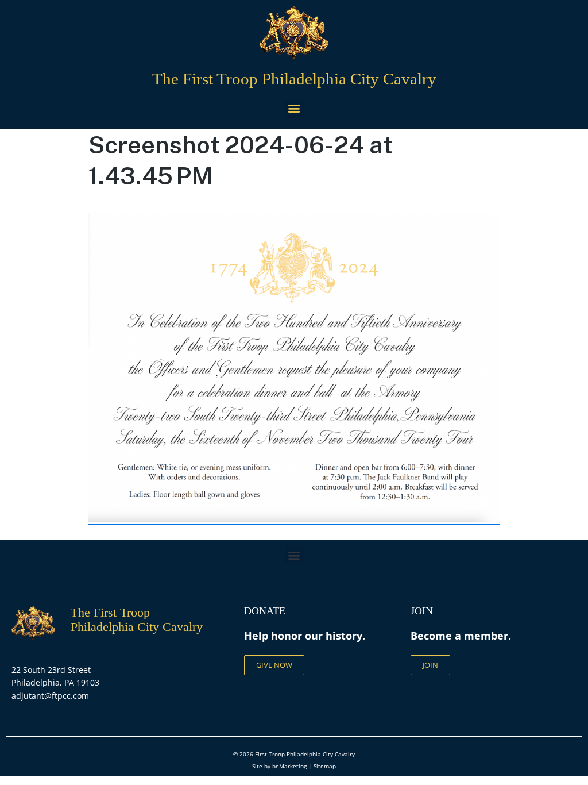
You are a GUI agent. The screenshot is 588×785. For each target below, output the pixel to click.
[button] (294, 108)
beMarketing (289, 766)
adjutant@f (33, 695)
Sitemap (325, 766)
